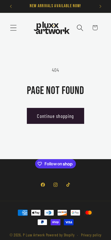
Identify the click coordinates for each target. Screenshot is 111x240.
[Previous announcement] (11, 6)
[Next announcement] (100, 6)
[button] (13, 27)
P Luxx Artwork (34, 235)
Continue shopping (55, 116)
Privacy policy (91, 235)
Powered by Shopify (60, 235)
